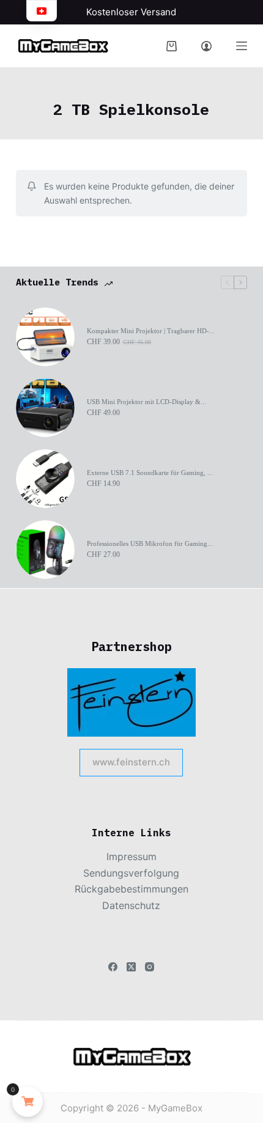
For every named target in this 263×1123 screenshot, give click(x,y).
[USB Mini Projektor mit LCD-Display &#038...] (45, 407)
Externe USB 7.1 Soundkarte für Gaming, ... (150, 472)
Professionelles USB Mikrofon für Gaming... (150, 543)
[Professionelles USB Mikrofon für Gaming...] (45, 549)
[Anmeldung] (206, 46)
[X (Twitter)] (131, 966)
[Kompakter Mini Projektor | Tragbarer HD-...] (45, 336)
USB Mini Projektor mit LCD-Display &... (146, 401)
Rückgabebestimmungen (131, 889)
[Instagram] (149, 966)
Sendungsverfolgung (131, 873)
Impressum (131, 856)
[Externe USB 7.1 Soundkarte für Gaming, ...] (45, 478)
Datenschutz (131, 905)
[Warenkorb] (171, 46)
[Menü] (241, 45)
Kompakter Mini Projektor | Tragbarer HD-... (151, 330)
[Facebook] (112, 966)
